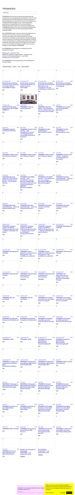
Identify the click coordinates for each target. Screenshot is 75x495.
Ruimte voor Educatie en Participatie (27, 450)
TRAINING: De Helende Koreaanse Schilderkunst (10, 319)
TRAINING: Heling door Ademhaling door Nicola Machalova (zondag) (10, 385)
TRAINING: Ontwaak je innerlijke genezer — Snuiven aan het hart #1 (64, 320)
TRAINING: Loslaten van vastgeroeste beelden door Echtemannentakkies (10, 364)
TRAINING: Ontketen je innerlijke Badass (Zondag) (9, 408)
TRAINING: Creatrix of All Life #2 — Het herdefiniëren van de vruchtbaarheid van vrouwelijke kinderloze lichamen (28, 133)
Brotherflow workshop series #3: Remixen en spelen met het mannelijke (27, 85)
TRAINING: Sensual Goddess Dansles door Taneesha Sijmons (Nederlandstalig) (45, 386)
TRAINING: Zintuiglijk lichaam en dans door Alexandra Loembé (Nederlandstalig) (45, 409)
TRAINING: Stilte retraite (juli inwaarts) (64, 362)
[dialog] (59, 489)
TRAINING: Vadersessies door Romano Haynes (10, 155)
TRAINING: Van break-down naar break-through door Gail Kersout (45, 431)
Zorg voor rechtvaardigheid (9, 56)
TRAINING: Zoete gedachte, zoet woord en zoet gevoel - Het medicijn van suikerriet (28, 254)
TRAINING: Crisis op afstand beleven (26, 107)
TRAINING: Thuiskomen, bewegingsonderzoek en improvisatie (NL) (46, 363)
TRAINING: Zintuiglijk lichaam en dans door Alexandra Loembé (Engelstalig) (63, 409)
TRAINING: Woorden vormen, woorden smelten (45, 207)
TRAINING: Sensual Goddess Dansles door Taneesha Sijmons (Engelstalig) (63, 386)
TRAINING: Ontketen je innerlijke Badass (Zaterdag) (27, 408)
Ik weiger (62, 492)
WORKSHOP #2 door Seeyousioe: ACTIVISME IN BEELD (10, 108)
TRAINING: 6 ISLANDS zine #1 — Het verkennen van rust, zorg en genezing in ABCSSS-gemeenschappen (46, 180)
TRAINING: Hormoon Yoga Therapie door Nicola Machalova (9, 452)
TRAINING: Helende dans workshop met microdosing (28, 275)
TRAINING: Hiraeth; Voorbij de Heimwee (9, 130)
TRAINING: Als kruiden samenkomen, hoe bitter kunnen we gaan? (46, 299)
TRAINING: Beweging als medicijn (64, 227)
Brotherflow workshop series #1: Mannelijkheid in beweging (64, 84)
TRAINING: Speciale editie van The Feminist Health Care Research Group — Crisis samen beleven (10, 180)
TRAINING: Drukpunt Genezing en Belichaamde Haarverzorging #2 (45, 342)
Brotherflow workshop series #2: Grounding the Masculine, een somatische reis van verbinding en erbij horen (46, 86)
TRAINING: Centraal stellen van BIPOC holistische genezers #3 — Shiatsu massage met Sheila (10, 229)
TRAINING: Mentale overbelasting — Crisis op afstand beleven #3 (64, 178)
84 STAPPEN (30, 18)
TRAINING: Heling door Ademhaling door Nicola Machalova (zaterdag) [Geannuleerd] (28, 386)
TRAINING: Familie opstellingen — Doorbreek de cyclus (45, 131)
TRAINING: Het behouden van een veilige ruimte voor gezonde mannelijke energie (62, 277)
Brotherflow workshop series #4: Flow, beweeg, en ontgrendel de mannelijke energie (10, 85)
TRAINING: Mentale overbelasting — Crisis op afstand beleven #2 (10, 207)
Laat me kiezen (50, 492)
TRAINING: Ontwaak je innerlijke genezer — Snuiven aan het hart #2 (46, 320)
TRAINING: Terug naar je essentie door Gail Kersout (28, 430)
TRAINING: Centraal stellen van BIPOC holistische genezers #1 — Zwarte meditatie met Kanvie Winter (46, 229)
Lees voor (5, 12)
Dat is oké (69, 492)
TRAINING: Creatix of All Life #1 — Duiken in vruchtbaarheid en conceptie (64, 157)
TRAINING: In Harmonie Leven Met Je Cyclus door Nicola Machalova (63, 430)
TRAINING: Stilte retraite (10, 428)
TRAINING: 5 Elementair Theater (64, 252)
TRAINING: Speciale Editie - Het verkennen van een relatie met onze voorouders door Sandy (46, 109)
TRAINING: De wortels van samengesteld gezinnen (63, 108)
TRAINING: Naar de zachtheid (8, 298)
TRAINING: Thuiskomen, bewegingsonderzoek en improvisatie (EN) (28, 363)
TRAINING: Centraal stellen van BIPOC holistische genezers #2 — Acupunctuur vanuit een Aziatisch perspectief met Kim (28, 230)
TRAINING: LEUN (7, 339)
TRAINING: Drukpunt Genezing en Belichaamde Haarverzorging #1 (63, 342)
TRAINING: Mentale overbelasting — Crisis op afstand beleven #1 (28, 207)
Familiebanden (6, 57)
